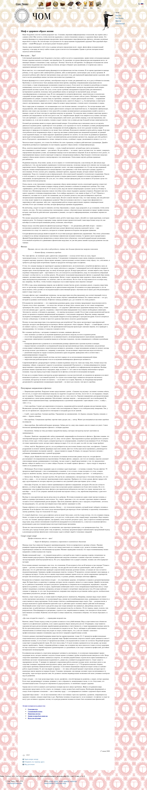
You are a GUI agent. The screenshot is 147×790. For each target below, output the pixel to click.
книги (56, 781)
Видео (78, 8)
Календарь (55, 8)
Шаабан (118, 21)
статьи (51, 781)
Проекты (48, 8)
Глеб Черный (120, 23)
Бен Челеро (119, 18)
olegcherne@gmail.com (14, 783)
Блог (98, 8)
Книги (70, 8)
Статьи (63, 8)
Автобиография (40, 8)
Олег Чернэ (22, 4)
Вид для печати (30, 764)
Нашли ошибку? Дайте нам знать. (55, 783)
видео (61, 781)
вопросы (66, 781)
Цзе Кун (118, 15)
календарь (73, 781)
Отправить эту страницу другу (34, 762)
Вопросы (85, 8)
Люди (91, 8)
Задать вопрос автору (31, 759)
